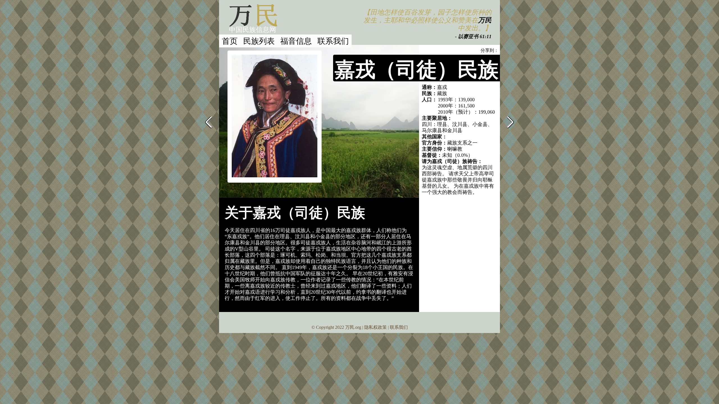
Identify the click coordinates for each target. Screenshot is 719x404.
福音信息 (296, 40)
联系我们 (333, 40)
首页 (230, 40)
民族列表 (259, 40)
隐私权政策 (375, 327)
